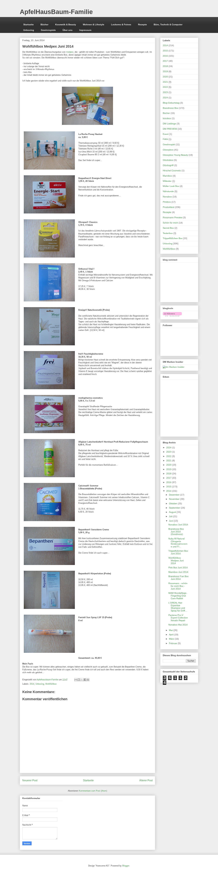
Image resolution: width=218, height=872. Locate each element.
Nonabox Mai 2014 (178, 624)
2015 (165, 50)
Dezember (174, 494)
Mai (171, 630)
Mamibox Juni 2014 (178, 572)
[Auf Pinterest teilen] (88, 679)
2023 (165, 92)
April (171, 634)
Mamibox (167, 175)
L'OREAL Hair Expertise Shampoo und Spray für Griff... (177, 606)
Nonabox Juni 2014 (178, 524)
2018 (165, 66)
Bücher (44, 24)
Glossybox (168, 149)
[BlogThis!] (78, 679)
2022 (165, 87)
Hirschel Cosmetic (172, 170)
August (173, 512)
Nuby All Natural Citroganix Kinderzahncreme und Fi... (177, 542)
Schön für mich (170, 222)
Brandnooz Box (170, 108)
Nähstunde (168, 191)
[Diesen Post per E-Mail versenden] (75, 679)
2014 (32, 684)
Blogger (125, 866)
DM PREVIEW (170, 129)
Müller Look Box (171, 186)
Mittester (167, 181)
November (174, 499)
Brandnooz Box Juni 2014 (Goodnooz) (176, 532)
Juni (171, 521)
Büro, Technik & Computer (168, 24)
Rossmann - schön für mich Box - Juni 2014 (177, 586)
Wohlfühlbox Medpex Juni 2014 (176, 561)
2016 (165, 56)
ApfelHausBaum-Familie (56, 11)
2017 (165, 61)
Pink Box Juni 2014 (178, 567)
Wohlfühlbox (51, 684)
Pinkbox (167, 202)
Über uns (67, 30)
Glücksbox (168, 160)
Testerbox (168, 233)
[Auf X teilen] (81, 679)
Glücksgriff (168, 165)
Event (166, 134)
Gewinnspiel (169, 144)
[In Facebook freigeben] (84, 679)
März (172, 639)
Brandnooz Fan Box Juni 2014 (178, 577)
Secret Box (168, 228)
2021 (165, 82)
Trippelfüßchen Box (172, 238)
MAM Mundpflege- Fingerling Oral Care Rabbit (177, 596)
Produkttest (168, 207)
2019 (165, 71)
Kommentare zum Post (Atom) (93, 791)
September (175, 507)
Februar (173, 643)
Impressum (85, 30)
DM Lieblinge (169, 123)
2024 (165, 97)
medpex (69, 52)
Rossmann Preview (172, 217)
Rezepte (142, 24)
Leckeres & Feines (121, 24)
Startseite (28, 24)
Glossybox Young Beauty (175, 155)
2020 (165, 76)
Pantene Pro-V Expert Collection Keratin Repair (178, 618)
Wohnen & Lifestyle (93, 24)
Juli (171, 516)
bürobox (167, 118)
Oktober (173, 503)
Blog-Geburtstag (171, 102)
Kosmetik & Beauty (65, 24)
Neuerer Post (29, 780)
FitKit (165, 139)
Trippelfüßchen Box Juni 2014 (178, 552)
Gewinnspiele (48, 30)
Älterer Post (146, 780)
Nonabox (167, 196)
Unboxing (28, 30)
